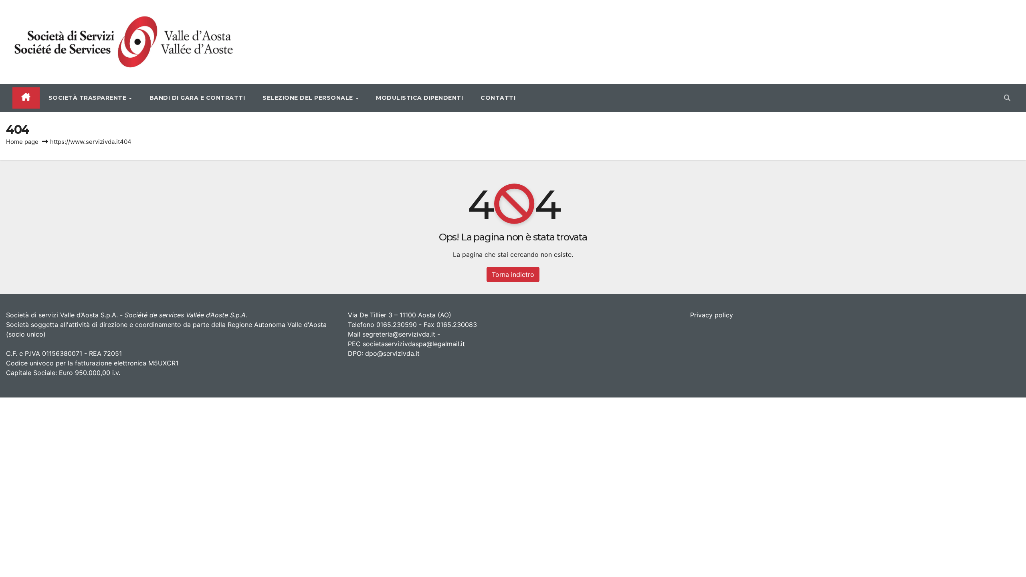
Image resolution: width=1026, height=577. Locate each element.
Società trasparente (88, 97)
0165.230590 (396, 325)
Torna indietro (513, 274)
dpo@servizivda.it (392, 353)
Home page (22, 141)
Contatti (498, 97)
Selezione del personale (309, 97)
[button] (1007, 98)
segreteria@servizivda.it (398, 334)
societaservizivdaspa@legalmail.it (414, 344)
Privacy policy (711, 315)
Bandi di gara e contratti (197, 97)
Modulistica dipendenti (419, 97)
